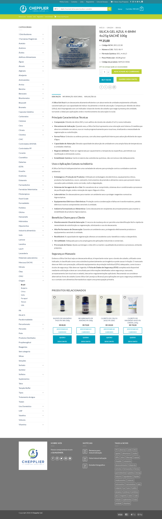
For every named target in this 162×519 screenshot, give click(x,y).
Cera (21, 125)
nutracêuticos (130, 484)
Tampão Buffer (25, 388)
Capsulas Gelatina (26, 112)
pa (124, 488)
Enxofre (22, 171)
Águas (21, 62)
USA (22, 305)
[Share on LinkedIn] (114, 87)
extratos (118, 469)
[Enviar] (109, 9)
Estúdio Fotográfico (97, 465)
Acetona (22, 48)
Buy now (106, 80)
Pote (21, 333)
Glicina (21, 212)
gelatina (131, 473)
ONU (21, 276)
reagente (123, 496)
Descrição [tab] (56, 97)
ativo (122, 457)
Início (101, 28)
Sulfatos (22, 374)
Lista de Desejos (102, 2)
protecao (127, 492)
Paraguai (24, 298)
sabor (130, 496)
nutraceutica (120, 484)
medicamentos (120, 480)
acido (129, 450)
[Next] (143, 322)
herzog (138, 473)
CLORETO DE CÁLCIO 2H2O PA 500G (109, 319)
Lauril (21, 249)
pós (117, 496)
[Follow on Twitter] (61, 458)
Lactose (22, 239)
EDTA (21, 166)
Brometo (22, 107)
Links (82, 2)
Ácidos (21, 52)
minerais (130, 480)
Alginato (22, 71)
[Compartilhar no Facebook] (101, 87)
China (23, 291)
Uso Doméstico (25, 406)
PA (20, 310)
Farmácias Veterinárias (28, 189)
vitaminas (126, 503)
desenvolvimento (121, 465)
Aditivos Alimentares (27, 57)
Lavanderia (23, 253)
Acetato (22, 43)
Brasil (23, 285)
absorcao (123, 450)
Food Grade (23, 198)
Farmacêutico (24, 185)
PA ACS (22, 315)
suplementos (127, 500)
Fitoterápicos (24, 194)
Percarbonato (24, 324)
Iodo (21, 235)
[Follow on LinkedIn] (142, 2)
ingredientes (128, 477)
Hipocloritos (24, 226)
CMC (21, 139)
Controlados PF (25, 148)
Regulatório (90, 2)
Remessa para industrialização (95, 451)
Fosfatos (22, 208)
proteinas (135, 492)
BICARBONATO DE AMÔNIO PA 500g (86, 319)
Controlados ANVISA (27, 144)
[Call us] (140, 2)
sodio (136, 496)
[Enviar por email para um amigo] (110, 87)
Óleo (21, 271)
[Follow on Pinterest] (70, 458)
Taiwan (23, 302)
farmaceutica (127, 469)
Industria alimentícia (27, 230)
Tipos (21, 392)
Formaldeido (24, 203)
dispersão (132, 465)
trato (135, 500)
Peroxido (22, 329)
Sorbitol (22, 370)
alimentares (126, 453)
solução (118, 500)
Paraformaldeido (25, 319)
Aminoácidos (24, 80)
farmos (136, 469)
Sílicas (21, 356)
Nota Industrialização (97, 458)
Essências (23, 176)
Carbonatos (23, 116)
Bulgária (24, 288)
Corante (22, 153)
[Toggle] (43, 34)
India (23, 295)
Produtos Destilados (27, 338)
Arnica (21, 84)
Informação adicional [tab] (72, 97)
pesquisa (118, 492)
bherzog (129, 457)
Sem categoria (24, 351)
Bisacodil (22, 103)
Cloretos (22, 134)
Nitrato (22, 267)
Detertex (22, 162)
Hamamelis (23, 217)
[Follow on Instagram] (133, 2)
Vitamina (22, 424)
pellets (134, 488)
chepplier (119, 461)
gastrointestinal (121, 473)
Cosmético (23, 157)
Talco (21, 383)
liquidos (136, 477)
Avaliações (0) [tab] (90, 97)
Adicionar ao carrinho (126, 71)
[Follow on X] (135, 2)
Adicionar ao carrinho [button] (62, 330)
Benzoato (23, 93)
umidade (118, 503)
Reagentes (23, 347)
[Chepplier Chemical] (34, 9)
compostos (127, 461)
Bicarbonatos (24, 98)
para (128, 488)
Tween (21, 402)
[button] (120, 9)
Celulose (22, 121)
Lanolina (22, 244)
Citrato (22, 130)
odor (139, 484)
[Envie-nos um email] (137, 2)
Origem (22, 280)
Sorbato (22, 365)
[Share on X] (106, 87)
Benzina (22, 89)
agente (118, 453)
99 (116, 450)
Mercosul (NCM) (25, 262)
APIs (117, 457)
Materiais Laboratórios (28, 258)
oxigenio (118, 488)
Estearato (23, 180)
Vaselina (22, 415)
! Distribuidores (25, 34)
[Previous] (52, 322)
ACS (135, 450)
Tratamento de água (27, 397)
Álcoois (22, 66)
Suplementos (24, 379)
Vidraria (22, 420)
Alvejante (23, 75)
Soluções (22, 361)
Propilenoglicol (25, 342)
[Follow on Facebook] (130, 2)
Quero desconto (128, 79)
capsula (136, 457)
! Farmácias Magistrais (28, 39)
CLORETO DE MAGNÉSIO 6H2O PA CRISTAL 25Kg (133, 320)
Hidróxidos (23, 221)
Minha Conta (64, 2)
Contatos (74, 2)
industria (118, 477)
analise (135, 453)
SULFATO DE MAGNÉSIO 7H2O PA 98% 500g (62, 319)
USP (20, 411)
